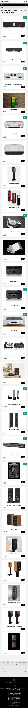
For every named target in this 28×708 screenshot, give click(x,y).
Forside (2, 7)
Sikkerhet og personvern (20, 682)
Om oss (12, 662)
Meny (3, 4)
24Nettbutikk (16, 705)
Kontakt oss (16, 664)
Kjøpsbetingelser (10, 682)
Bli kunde (7, 662)
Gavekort (24, 662)
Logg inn (11, 664)
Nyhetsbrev (14, 685)
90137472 (24, 688)
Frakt (5, 682)
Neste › (14, 658)
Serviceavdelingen (18, 662)
